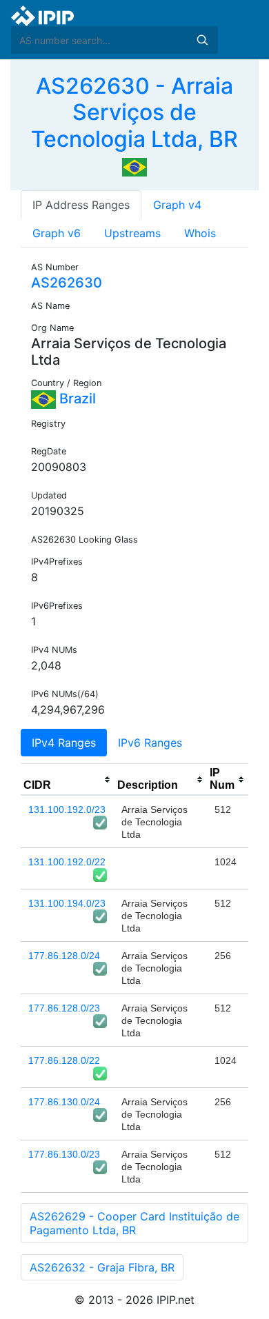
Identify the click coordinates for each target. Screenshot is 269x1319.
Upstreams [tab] (132, 233)
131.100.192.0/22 (67, 861)
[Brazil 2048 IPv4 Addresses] (134, 166)
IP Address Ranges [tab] (81, 205)
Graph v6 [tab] (56, 233)
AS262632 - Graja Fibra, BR (102, 1267)
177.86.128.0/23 (64, 1008)
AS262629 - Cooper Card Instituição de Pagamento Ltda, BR (134, 1223)
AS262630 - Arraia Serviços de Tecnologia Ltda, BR (134, 112)
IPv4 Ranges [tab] (64, 742)
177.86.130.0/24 (64, 1101)
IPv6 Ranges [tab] (150, 742)
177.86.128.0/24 (64, 955)
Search (202, 40)
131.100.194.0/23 (67, 903)
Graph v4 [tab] (177, 205)
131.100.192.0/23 (67, 809)
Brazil (76, 398)
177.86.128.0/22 (64, 1060)
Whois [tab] (200, 233)
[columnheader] (67, 780)
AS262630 (66, 282)
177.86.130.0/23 (64, 1154)
